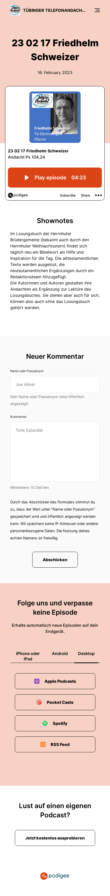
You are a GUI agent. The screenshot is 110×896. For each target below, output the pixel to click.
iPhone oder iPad (28, 656)
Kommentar (18, 417)
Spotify (60, 723)
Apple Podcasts (60, 681)
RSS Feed (60, 744)
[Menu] (97, 10)
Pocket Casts (60, 702)
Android (60, 653)
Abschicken (55, 559)
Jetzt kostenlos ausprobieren (55, 837)
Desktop (86, 653)
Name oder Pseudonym (26, 371)
